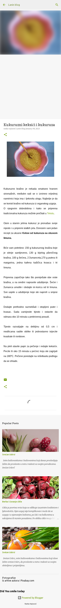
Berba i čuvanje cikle (12, 501)
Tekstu (50, 213)
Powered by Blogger (32, 597)
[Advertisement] (30, 87)
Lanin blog (14, 4)
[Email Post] (5, 381)
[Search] (57, 4)
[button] (5, 135)
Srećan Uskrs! (8, 454)
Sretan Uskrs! (8, 552)
